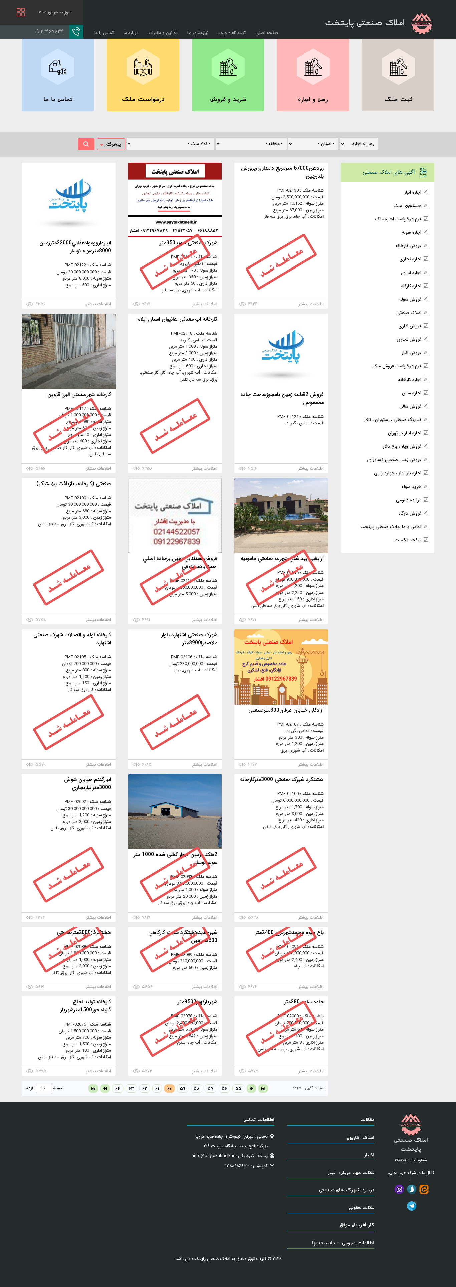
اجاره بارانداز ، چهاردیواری (397, 473)
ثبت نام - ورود (232, 32)
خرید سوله (411, 486)
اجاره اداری (411, 272)
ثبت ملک (398, 98)
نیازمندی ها (198, 32)
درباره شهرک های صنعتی (346, 1189)
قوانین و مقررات (163, 32)
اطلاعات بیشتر (311, 304)
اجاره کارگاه (411, 286)
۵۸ (196, 1088)
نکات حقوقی (361, 1207)
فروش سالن (410, 406)
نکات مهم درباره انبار (350, 1172)
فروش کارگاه (410, 513)
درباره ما (131, 32)
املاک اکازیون (360, 1137)
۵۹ (182, 1088)
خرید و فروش (228, 98)
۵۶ (224, 1088)
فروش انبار (411, 352)
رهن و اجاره (313, 98)
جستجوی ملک (407, 205)
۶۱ (157, 1088)
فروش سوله (410, 299)
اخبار (369, 1154)
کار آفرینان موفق (357, 1224)
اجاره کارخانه (409, 379)
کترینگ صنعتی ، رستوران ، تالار (392, 419)
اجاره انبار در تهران (404, 433)
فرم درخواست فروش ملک (397, 366)
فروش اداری (409, 326)
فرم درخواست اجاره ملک (398, 219)
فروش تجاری (409, 339)
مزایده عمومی (408, 500)
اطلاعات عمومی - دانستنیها (343, 1242)
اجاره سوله (411, 232)
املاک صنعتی (408, 312)
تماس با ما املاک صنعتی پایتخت (390, 526)
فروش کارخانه (408, 245)
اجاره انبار (412, 192)
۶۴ (117, 1088)
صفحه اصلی (266, 32)
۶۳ (131, 1088)
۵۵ (238, 1088)
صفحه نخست (408, 540)
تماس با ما (104, 32)
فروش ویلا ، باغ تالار (402, 446)
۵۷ (210, 1088)
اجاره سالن (411, 393)
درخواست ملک (143, 98)
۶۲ (144, 1088)
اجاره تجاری (410, 259)
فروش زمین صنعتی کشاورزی (394, 459)
